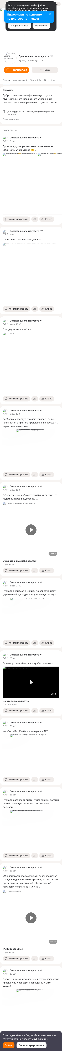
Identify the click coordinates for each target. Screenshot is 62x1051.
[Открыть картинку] (20, 183)
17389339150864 (13, 948)
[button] (16, 70)
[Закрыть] (50, 15)
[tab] (6, 80)
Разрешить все (19, 25)
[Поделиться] (34, 219)
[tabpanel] (31, 583)
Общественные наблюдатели (20, 560)
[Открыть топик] (31, 148)
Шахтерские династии (16, 701)
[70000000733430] (5, 139)
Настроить (41, 25)
